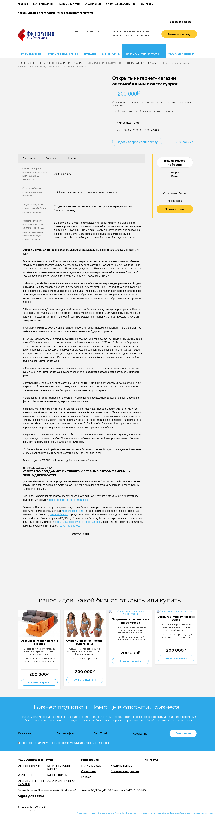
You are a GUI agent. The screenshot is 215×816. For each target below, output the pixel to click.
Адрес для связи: (31, 796)
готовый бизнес (59, 514)
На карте (72, 158)
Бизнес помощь (43, 4)
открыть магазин (91, 522)
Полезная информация (120, 4)
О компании (93, 4)
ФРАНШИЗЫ (90, 54)
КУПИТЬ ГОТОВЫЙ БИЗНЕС (62, 54)
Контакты (147, 4)
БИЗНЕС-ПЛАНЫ (110, 54)
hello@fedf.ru (175, 201)
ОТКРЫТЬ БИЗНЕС (30, 54)
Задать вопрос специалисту (137, 142)
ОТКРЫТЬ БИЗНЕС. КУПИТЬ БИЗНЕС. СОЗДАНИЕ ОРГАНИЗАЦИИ (50, 63)
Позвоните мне (175, 209)
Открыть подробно (39, 682)
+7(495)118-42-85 (128, 122)
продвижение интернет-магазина (68, 499)
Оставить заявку (179, 34)
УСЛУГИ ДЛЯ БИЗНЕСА (181, 54)
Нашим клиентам (69, 4)
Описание (51, 158)
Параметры (29, 158)
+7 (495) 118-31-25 (179, 22)
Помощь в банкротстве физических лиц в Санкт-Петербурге (55, 13)
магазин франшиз (72, 511)
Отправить (183, 733)
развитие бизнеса (70, 525)
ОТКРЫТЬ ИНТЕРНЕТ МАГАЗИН (144, 54)
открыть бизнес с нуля (68, 522)
